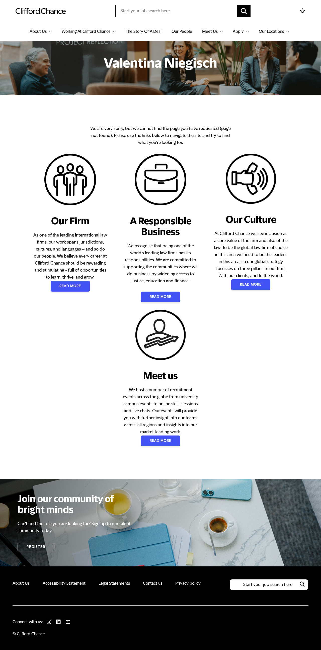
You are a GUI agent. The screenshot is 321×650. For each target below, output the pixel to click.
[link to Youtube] (67, 621)
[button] (244, 11)
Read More (70, 286)
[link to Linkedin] (58, 621)
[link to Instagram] (48, 621)
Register (36, 547)
